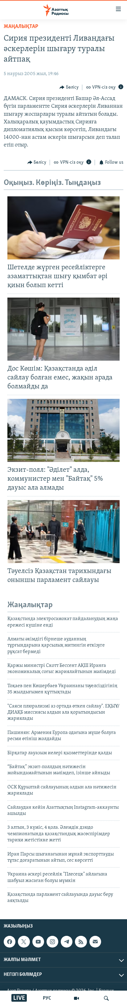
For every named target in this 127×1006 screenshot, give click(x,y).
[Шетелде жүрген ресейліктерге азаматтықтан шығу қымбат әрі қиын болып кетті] (63, 227)
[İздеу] (106, 998)
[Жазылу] (95, 942)
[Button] (69, 87)
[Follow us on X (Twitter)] (24, 942)
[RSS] (81, 942)
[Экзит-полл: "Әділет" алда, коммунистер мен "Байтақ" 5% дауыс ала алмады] (63, 430)
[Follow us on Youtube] (38, 942)
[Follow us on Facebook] (9, 942)
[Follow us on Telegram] (66, 942)
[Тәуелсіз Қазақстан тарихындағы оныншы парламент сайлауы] (63, 531)
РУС (47, 998)
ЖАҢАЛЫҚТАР (21, 27)
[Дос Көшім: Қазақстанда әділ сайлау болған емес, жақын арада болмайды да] (63, 329)
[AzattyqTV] (76, 998)
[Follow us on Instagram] (52, 942)
